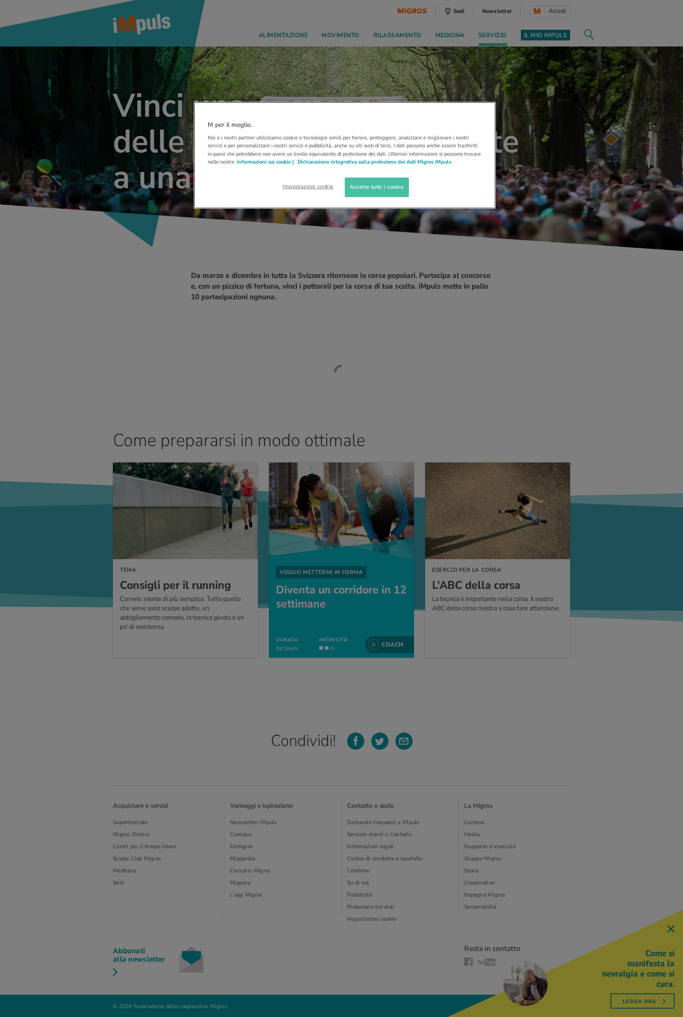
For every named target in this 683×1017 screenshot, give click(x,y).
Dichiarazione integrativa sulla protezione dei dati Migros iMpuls (374, 161)
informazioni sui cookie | (266, 161)
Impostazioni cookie (308, 186)
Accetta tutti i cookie (377, 187)
